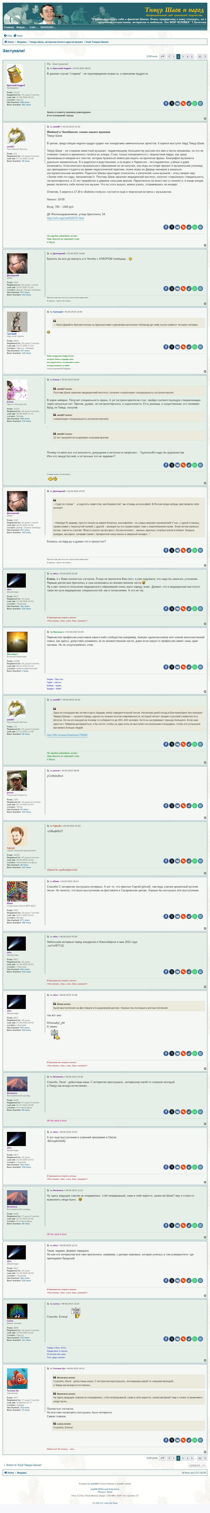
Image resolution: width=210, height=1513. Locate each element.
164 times (26, 295)
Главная (9, 27)
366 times (26, 922)
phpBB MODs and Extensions (105, 1489)
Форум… (21, 27)
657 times (25, 292)
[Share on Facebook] (166, 103)
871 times (25, 920)
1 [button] (174, 56)
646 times (25, 418)
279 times (26, 421)
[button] (162, 56)
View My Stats (111, 1503)
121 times (26, 1340)
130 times (26, 353)
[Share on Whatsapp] (194, 103)
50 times (24, 809)
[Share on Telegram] (189, 103)
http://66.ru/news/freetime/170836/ (67, 735)
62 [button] (200, 56)
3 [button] (183, 56)
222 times (25, 1338)
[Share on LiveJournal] (183, 103)
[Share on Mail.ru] (200, 103)
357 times (25, 350)
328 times (26, 609)
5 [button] (192, 56)
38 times (26, 161)
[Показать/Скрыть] (55, 1035)
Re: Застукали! (57, 64)
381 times (25, 606)
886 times (25, 102)
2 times (25, 671)
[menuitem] (8, 35)
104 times (26, 812)
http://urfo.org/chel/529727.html (65, 218)
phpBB (94, 1484)
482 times (26, 105)
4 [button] (187, 56)
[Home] (174, 11)
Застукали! (14, 50)
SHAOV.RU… (48, 27)
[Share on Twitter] (171, 103)
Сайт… (34, 27)
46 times (24, 865)
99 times (26, 1110)
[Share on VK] (177, 103)
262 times (25, 1407)
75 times (26, 1410)
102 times (26, 867)
